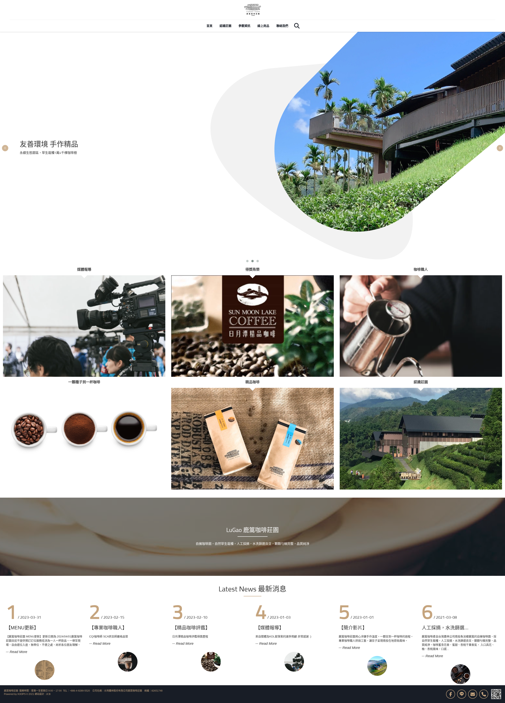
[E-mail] (472, 694)
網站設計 (39, 694)
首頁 (209, 25)
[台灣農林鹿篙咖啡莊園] (252, 10)
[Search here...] (297, 26)
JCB (48, 694)
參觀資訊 (244, 25)
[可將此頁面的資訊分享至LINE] (461, 694)
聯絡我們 (282, 25)
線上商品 (263, 25)
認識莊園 (225, 25)
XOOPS (21, 694)
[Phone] (483, 694)
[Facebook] (450, 694)
